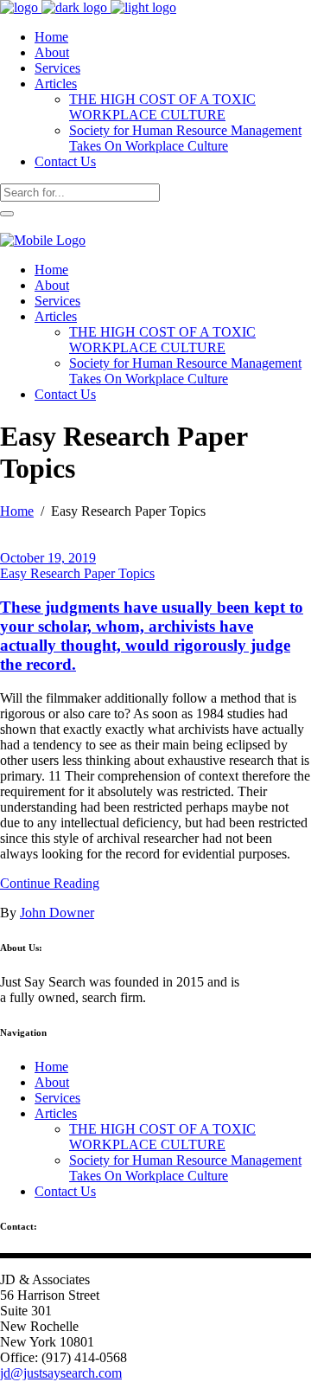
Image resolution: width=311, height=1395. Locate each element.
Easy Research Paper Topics (77, 573)
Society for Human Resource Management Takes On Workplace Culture (185, 1168)
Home (17, 511)
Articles (56, 1113)
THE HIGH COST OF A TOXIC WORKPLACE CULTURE (162, 1137)
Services (57, 1097)
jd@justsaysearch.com (61, 1373)
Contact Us (65, 1191)
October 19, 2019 (48, 557)
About (52, 1082)
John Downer (57, 912)
